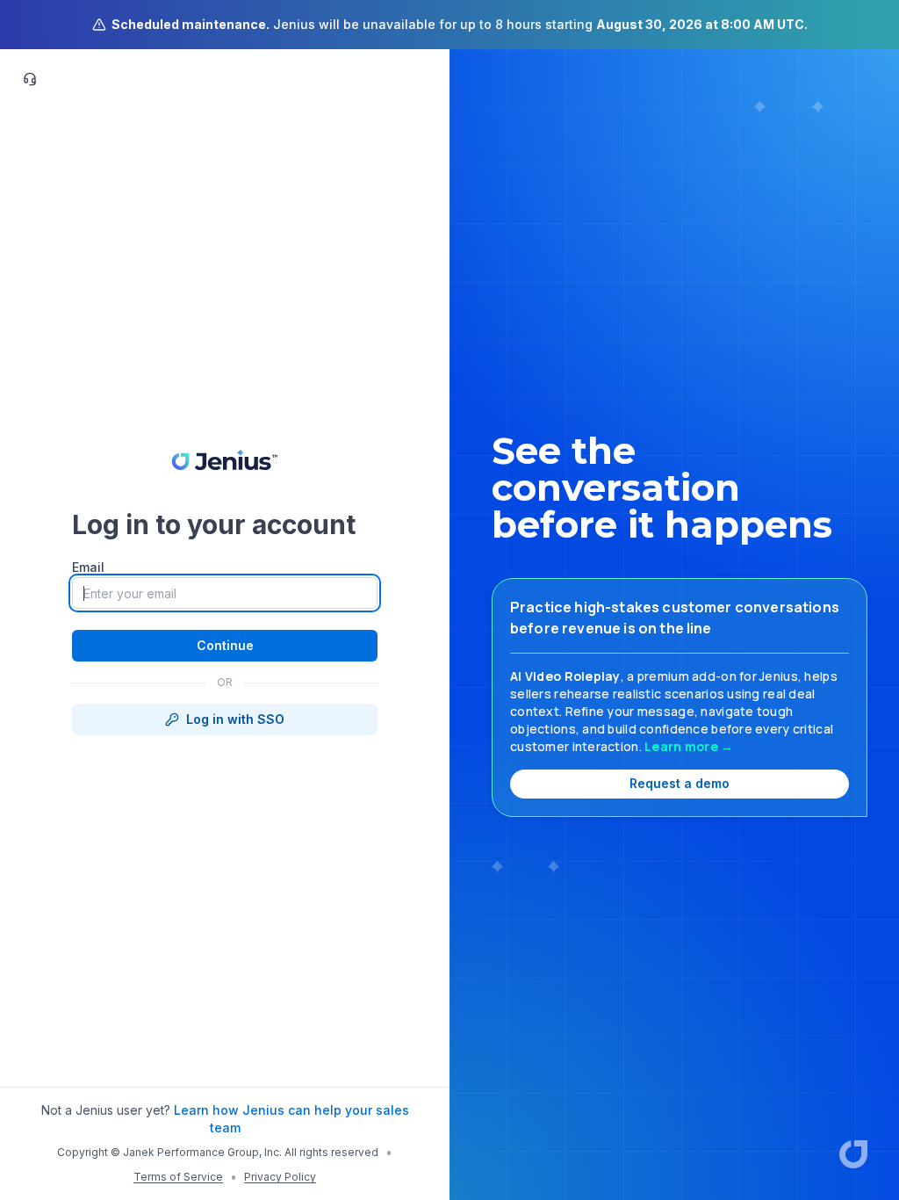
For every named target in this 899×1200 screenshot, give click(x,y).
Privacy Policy (280, 1176)
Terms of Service (178, 1176)
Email (88, 567)
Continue (225, 645)
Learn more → (688, 746)
